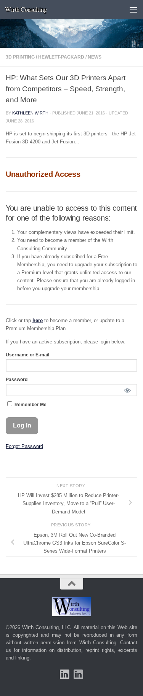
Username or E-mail (27, 355)
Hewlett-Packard (61, 57)
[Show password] (127, 390)
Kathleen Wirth (30, 113)
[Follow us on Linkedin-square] (64, 674)
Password (16, 379)
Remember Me (30, 404)
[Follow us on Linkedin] (78, 674)
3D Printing (20, 57)
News (94, 57)
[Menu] (133, 9)
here (37, 320)
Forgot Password (24, 446)
